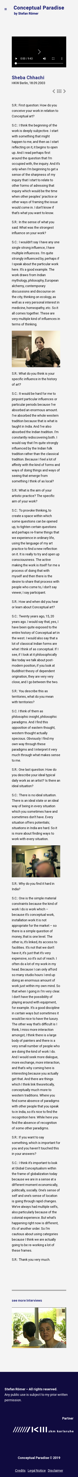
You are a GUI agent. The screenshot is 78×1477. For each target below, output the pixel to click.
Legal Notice (37, 1470)
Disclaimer (55, 1470)
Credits (20, 1470)
